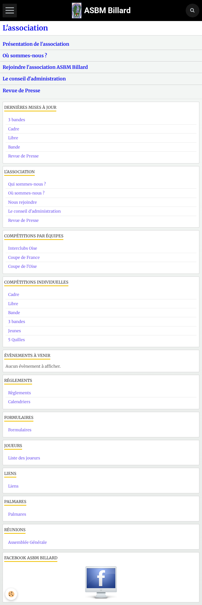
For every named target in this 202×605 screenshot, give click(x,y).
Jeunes (14, 330)
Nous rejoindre (22, 202)
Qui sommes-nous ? (27, 184)
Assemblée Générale (27, 542)
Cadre (13, 128)
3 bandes (16, 119)
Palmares (17, 514)
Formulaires (19, 429)
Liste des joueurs (24, 457)
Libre (13, 137)
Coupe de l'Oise (22, 266)
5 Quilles (16, 339)
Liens (13, 486)
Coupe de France (24, 257)
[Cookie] (11, 594)
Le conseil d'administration (34, 79)
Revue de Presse (21, 90)
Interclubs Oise (22, 248)
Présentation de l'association (36, 44)
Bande (14, 147)
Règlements (19, 392)
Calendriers (19, 401)
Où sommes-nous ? (25, 56)
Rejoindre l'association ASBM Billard (45, 67)
